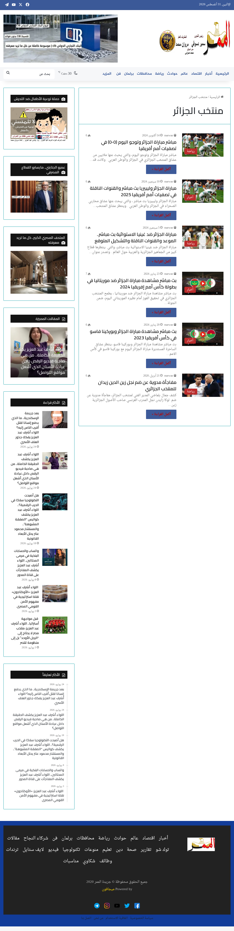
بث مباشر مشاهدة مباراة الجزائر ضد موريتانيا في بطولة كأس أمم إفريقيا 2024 (131, 283)
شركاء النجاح (36, 838)
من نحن (98, 918)
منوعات (91, 850)
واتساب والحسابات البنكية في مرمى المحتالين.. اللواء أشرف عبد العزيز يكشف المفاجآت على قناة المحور (26, 563)
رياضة (159, 74)
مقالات (13, 838)
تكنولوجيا (71, 850)
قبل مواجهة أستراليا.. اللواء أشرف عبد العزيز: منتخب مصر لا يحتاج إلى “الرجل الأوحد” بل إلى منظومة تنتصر (25, 631)
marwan (168, 135)
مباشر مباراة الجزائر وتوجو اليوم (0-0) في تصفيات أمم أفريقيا (138, 145)
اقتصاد (196, 74)
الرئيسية (222, 74)
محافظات (144, 74)
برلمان (129, 74)
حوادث (172, 74)
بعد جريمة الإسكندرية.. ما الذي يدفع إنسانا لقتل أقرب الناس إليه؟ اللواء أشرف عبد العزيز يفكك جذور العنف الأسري (25, 427)
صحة (132, 850)
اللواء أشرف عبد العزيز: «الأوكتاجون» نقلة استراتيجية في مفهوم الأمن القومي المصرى (25, 596)
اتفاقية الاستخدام (117, 918)
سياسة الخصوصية (141, 918)
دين (119, 850)
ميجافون (108, 889)
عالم (184, 74)
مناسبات (71, 861)
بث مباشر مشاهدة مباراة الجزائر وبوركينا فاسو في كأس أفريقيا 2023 (133, 334)
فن (118, 74)
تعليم (107, 850)
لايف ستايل (33, 850)
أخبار (208, 74)
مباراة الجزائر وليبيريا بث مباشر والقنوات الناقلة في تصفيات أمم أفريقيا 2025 (133, 191)
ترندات (12, 850)
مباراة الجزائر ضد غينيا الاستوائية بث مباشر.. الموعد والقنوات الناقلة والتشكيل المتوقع (135, 237)
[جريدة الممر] (195, 37)
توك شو (162, 850)
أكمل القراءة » (161, 169)
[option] (38, 352)
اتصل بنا (86, 918)
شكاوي (89, 861)
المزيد (106, 74)
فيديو (53, 850)
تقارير (146, 850)
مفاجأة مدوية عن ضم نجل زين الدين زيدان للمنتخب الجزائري (137, 385)
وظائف (105, 861)
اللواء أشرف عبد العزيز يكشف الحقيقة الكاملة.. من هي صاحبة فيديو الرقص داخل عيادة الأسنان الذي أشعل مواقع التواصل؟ (39, 360)
